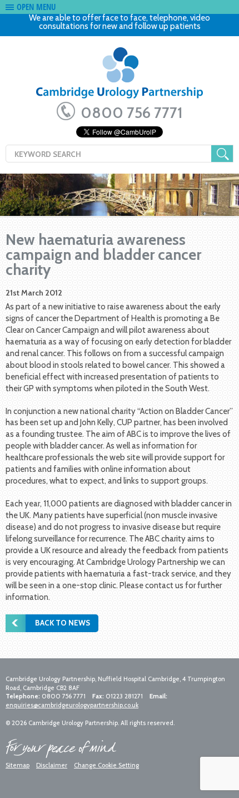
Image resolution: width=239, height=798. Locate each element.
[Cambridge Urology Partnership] (119, 76)
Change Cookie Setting (106, 765)
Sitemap (17, 765)
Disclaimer (51, 765)
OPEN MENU (36, 6)
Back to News (62, 622)
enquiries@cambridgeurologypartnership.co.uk (72, 705)
